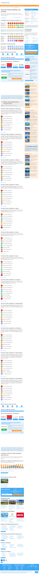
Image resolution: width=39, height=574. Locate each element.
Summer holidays (13, 525)
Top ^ (2, 562)
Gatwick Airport (20, 544)
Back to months (3, 157)
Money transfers (35, 40)
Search (22, 5)
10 (21, 466)
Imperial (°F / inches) (10, 470)
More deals (2, 540)
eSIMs (27, 42)
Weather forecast (8, 55)
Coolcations (20, 525)
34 (18, 463)
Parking (17, 568)
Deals (11, 5)
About (4, 566)
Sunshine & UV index (17, 17)
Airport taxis (28, 40)
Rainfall (3, 18)
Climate (17, 569)
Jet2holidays (12, 536)
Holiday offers (4, 535)
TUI (10, 535)
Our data (9, 566)
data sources (20, 98)
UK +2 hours (33, 12)
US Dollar (32, 18)
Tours (34, 42)
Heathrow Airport (13, 556)
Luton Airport (12, 544)
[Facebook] (2, 560)
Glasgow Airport (20, 545)
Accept (36, 572)
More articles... (27, 107)
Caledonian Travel (21, 537)
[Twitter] (4, 560)
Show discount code (17, 78)
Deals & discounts (21, 55)
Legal (4, 568)
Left (32, 21)
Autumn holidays (12, 526)
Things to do (35, 41)
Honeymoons (12, 529)
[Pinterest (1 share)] (6, 560)
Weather (2, 5)
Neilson (11, 537)
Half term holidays (5, 528)
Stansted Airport (5, 546)
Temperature (4, 17)
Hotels (34, 37)
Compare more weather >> (4, 472)
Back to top (3, 474)
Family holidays (4, 527)
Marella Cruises (12, 538)
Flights (27, 38)
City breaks (4, 526)
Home (1, 7)
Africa (4, 7)
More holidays (3, 531)
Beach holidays (4, 525)
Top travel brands (5, 536)
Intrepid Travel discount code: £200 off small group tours (10, 71)
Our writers (9, 567)
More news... (27, 177)
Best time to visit (3, 55)
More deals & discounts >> (29, 80)
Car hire (27, 41)
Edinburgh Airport (13, 547)
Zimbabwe (7, 7)
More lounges (3, 557)
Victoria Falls (12, 7)
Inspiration (15, 5)
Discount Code (4, 77)
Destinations (7, 5)
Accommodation (35, 38)
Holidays (27, 37)
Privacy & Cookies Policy (18, 572)
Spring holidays (4, 529)
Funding (9, 568)
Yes (31, 23)
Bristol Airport (4, 547)
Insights (19, 5)
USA (21, 569)
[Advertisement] (24, 2)
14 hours (32, 11)
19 (17, 465)
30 (3, 464)
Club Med (19, 538)
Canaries (22, 566)
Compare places (20, 526)
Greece (22, 567)
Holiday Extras (20, 535)
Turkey (22, 568)
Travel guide (16, 55)
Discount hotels (4, 538)
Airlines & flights (5, 537)
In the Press (8, 570)
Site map (4, 569)
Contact (4, 567)
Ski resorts (19, 527)
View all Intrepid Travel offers (21, 80)
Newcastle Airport (21, 546)
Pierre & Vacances (21, 536)
